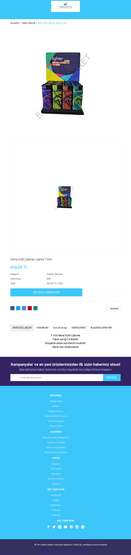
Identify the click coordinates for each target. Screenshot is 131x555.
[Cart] (116, 16)
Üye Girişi (55, 474)
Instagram (56, 505)
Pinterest (55, 515)
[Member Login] (65, 16)
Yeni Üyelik (56, 469)
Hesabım (55, 464)
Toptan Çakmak (54, 274)
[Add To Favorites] (91, 292)
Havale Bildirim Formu (56, 416)
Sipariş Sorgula (56, 421)
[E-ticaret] (65, 552)
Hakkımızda (56, 401)
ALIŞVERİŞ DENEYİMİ (101, 327)
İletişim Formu (56, 411)
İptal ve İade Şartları (56, 447)
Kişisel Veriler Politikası (56, 452)
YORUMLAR (42, 327)
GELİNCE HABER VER (46, 292)
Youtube (56, 510)
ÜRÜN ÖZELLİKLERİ (22, 327)
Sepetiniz (55, 483)
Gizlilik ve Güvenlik (56, 442)
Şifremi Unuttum (56, 478)
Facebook (56, 495)
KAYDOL (112, 377)
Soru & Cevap (60, 327)
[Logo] (65, 6)
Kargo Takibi (56, 426)
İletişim (55, 406)
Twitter (55, 500)
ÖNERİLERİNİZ (79, 327)
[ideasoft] (48, 552)
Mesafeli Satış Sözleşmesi (56, 437)
